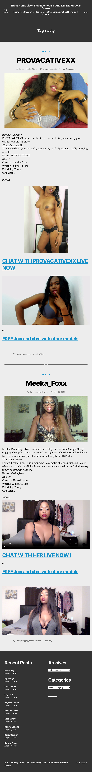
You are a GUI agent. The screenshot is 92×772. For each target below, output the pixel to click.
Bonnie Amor (10, 743)
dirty (18, 641)
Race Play (48, 641)
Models (46, 52)
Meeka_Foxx (45, 383)
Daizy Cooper (11, 735)
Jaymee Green (11, 702)
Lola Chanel (10, 686)
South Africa (38, 354)
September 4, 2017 (51, 69)
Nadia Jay (9, 670)
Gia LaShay (9, 719)
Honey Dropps (11, 711)
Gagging (24, 641)
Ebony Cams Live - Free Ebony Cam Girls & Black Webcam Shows (46, 7)
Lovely (24, 354)
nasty (30, 354)
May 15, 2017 (59, 392)
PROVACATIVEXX (46, 60)
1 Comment (71, 69)
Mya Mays (9, 678)
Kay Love (8, 694)
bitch (19, 354)
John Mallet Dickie (29, 69)
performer (39, 641)
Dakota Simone (11, 727)
